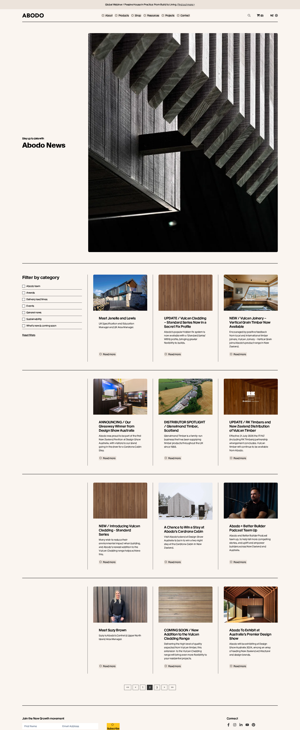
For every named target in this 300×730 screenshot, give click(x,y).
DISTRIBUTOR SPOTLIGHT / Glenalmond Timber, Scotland (184, 426)
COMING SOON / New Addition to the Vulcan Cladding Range (181, 634)
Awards (30, 292)
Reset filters (28, 335)
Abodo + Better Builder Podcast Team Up (247, 528)
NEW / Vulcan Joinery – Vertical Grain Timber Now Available (249, 322)
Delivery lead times (36, 299)
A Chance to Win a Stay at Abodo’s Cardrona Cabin (184, 529)
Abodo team (33, 286)
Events (30, 305)
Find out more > (186, 4)
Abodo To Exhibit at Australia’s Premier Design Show (250, 634)
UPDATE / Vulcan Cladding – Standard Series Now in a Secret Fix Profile (185, 322)
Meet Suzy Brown (112, 630)
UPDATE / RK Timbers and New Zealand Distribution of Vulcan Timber (250, 426)
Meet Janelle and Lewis (117, 318)
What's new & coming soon (41, 325)
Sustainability (34, 319)
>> (172, 687)
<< (127, 687)
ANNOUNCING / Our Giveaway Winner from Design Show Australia (116, 426)
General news (33, 312)
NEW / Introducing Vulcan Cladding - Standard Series (119, 530)
